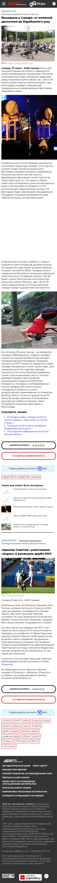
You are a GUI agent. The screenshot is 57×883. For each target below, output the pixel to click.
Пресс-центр (40, 766)
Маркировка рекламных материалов (24, 791)
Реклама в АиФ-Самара (16, 777)
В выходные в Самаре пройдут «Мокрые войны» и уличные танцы (30, 525)
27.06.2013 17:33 (8, 11)
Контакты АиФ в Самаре (16, 788)
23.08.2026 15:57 (9, 540)
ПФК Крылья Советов (12, 595)
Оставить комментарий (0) (28, 456)
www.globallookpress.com (20, 63)
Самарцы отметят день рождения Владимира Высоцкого (25, 427)
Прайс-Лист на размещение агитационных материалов (19, 782)
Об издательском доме (16, 766)
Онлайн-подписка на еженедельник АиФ (27, 773)
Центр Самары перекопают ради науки (30, 516)
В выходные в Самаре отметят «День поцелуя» (33, 507)
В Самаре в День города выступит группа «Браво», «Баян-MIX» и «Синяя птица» (25, 420)
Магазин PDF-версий (14, 769)
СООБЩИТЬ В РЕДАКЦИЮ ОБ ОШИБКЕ (23, 795)
